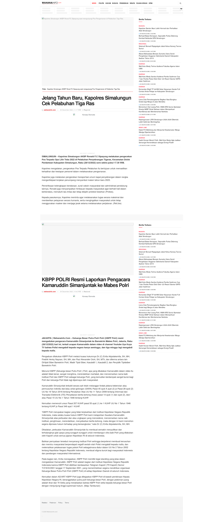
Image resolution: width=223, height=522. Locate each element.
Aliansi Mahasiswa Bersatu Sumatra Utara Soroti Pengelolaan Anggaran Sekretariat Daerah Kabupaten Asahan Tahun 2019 (159, 56)
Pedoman (53, 502)
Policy (60, 502)
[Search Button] (180, 3)
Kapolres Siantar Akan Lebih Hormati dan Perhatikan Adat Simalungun (158, 29)
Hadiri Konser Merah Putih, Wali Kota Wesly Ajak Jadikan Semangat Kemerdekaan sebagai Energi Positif (160, 141)
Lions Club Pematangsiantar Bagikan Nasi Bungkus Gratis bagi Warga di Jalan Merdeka (158, 100)
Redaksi (44, 502)
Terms (67, 502)
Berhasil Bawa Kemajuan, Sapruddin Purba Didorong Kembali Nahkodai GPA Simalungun (158, 37)
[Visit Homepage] (51, 3)
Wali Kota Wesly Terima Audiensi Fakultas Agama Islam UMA (159, 67)
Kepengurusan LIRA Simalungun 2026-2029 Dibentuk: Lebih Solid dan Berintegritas (159, 120)
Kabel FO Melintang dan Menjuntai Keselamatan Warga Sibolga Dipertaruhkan (159, 131)
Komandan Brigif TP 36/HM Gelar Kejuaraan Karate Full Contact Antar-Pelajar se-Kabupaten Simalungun (159, 90)
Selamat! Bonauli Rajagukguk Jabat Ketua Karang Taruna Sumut (160, 47)
